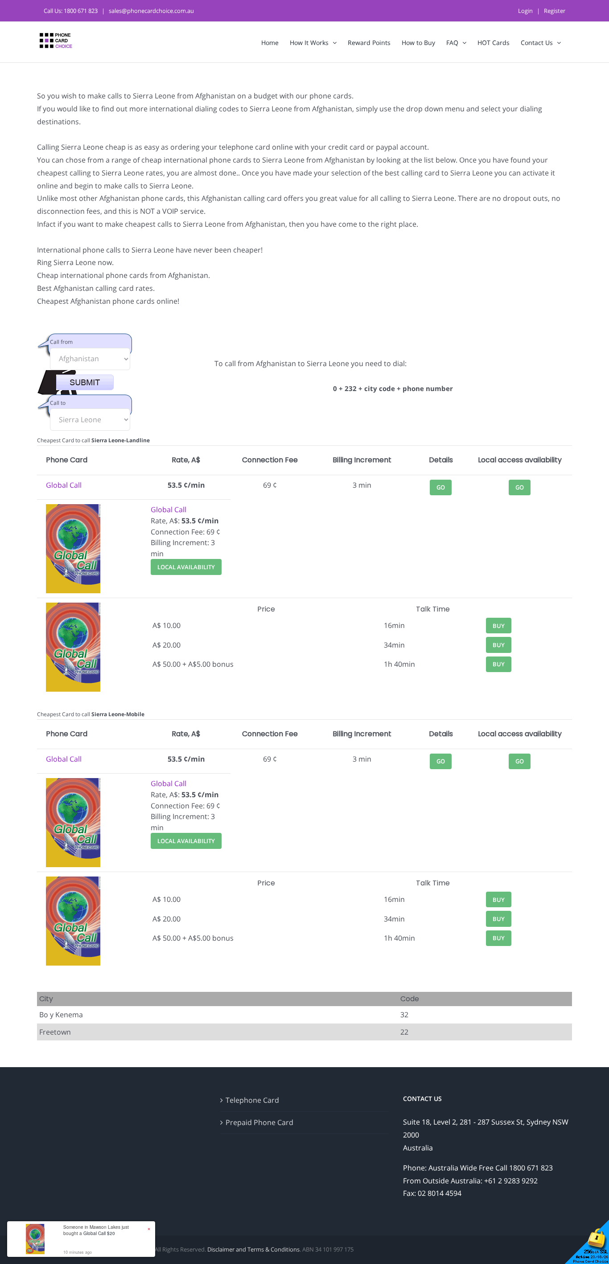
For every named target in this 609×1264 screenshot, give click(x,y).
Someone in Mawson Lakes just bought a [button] (96, 1230)
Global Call (64, 485)
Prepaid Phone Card (259, 1122)
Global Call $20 (99, 1233)
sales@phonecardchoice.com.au (151, 11)
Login (525, 11)
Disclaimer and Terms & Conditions (253, 1249)
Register (554, 11)
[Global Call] (73, 509)
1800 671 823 (81, 11)
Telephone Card (252, 1100)
